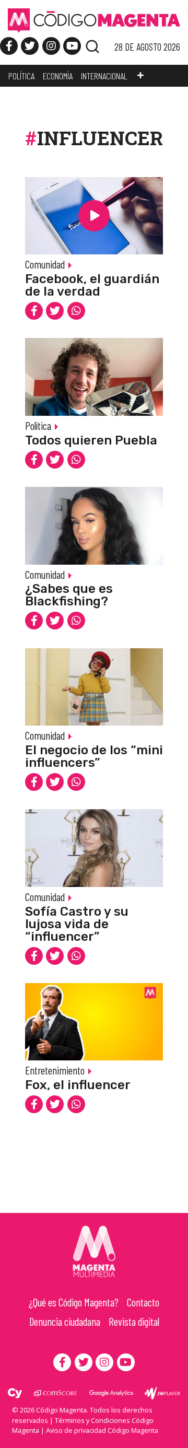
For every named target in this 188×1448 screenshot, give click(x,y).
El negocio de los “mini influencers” (94, 756)
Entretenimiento (55, 1070)
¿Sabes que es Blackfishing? (69, 595)
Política (38, 425)
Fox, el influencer (78, 1085)
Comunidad (45, 264)
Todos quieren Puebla (91, 440)
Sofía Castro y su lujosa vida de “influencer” (76, 924)
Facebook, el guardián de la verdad (92, 285)
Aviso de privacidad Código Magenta (102, 1430)
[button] (140, 76)
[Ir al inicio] (94, 20)
